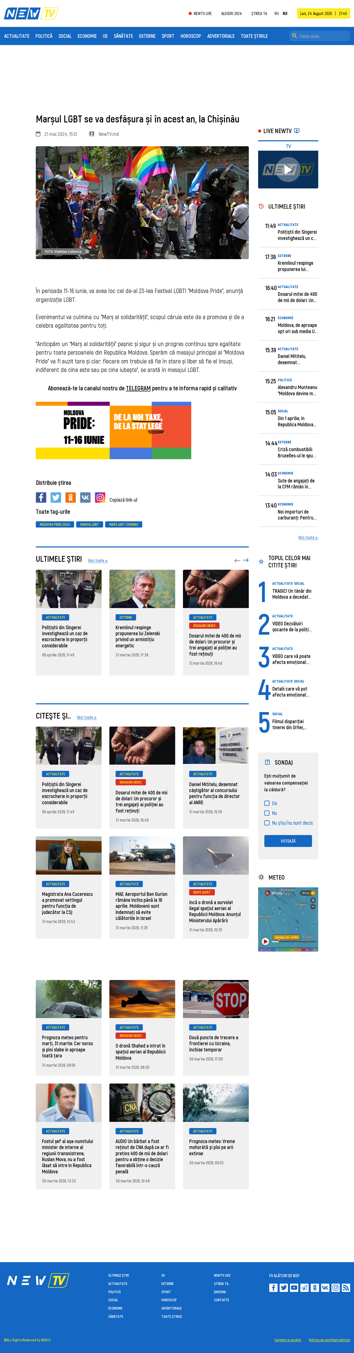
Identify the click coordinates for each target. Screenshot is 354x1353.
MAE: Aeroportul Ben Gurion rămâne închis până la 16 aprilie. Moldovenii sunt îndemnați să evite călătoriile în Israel (141, 906)
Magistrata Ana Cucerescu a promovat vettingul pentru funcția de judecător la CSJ (67, 903)
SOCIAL (65, 36)
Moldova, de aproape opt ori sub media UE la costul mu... (297, 331)
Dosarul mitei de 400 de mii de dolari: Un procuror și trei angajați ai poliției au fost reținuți (215, 645)
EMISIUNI (220, 1292)
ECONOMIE (87, 36)
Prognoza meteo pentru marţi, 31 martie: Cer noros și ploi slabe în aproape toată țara (67, 1046)
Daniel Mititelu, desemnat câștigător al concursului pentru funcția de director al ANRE (214, 793)
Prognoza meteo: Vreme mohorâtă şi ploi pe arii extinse (212, 1147)
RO (285, 13)
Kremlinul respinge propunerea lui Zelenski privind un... (297, 269)
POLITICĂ (44, 36)
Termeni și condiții (287, 1340)
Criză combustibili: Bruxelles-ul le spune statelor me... (297, 455)
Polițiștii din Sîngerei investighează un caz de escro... (298, 238)
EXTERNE (147, 36)
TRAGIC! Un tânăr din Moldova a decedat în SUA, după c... (291, 597)
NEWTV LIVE (203, 13)
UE (105, 36)
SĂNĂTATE (123, 36)
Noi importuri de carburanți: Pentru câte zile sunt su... (295, 518)
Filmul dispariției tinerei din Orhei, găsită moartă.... (288, 727)
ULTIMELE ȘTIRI (118, 1275)
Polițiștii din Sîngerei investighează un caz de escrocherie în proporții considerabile (65, 636)
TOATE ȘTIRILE (254, 36)
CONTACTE (221, 1300)
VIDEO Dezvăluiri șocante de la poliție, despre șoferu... (292, 629)
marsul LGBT (89, 524)
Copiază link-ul (123, 499)
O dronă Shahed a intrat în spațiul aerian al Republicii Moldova (141, 1052)
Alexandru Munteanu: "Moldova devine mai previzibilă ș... (298, 393)
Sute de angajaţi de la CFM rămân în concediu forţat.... (296, 487)
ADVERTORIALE (221, 36)
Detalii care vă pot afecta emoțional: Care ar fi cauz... (289, 695)
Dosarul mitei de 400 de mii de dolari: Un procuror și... (297, 300)
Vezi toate (306, 537)
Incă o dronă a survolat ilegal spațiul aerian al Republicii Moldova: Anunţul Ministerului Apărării (215, 911)
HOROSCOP (191, 36)
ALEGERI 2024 (231, 13)
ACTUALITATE (16, 36)
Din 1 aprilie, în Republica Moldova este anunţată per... (297, 424)
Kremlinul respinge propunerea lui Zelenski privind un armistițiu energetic (138, 636)
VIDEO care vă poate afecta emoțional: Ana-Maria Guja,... (291, 662)
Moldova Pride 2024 (55, 524)
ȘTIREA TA (259, 13)
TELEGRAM (138, 388)
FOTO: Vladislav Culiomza (63, 251)
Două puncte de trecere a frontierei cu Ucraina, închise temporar (213, 1043)
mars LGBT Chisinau (123, 524)
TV (288, 146)
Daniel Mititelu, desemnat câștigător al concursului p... (292, 365)
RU (277, 13)
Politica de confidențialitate (329, 1340)
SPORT (168, 36)
